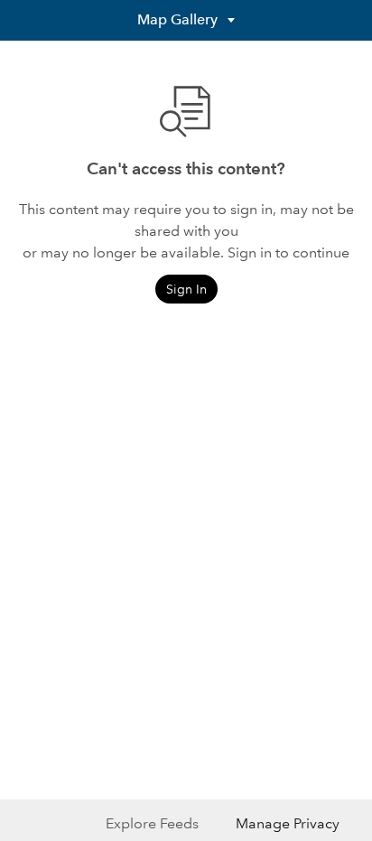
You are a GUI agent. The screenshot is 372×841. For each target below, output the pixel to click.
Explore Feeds (152, 823)
